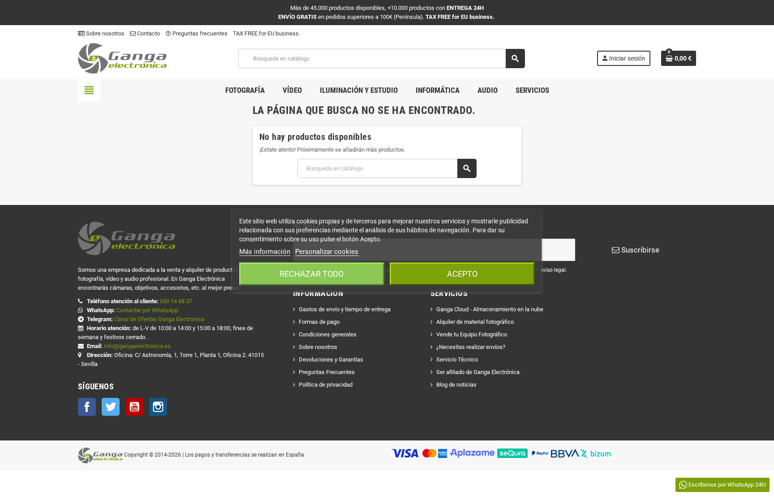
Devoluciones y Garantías (331, 359)
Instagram (158, 407)
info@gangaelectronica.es (137, 346)
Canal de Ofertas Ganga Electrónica (159, 319)
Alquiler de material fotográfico (475, 321)
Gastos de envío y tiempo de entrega (345, 309)
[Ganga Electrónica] (122, 58)
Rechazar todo (312, 273)
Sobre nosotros (105, 33)
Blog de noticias (456, 384)
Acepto (462, 273)
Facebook (87, 407)
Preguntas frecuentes (196, 33)
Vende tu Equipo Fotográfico (471, 334)
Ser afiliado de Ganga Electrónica (478, 372)
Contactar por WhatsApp (147, 310)
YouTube (134, 407)
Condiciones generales (328, 334)
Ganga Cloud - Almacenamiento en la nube (489, 309)
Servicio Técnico (457, 359)
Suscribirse (639, 249)
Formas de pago (319, 321)
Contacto (148, 33)
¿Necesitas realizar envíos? (470, 347)
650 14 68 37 (176, 301)
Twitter (111, 407)
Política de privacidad (326, 384)
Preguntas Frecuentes (327, 372)
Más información (264, 251)
